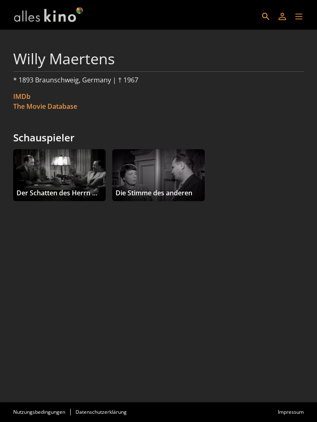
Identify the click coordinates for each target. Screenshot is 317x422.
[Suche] (266, 16)
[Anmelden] (282, 16)
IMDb (22, 96)
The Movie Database (45, 106)
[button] (299, 16)
